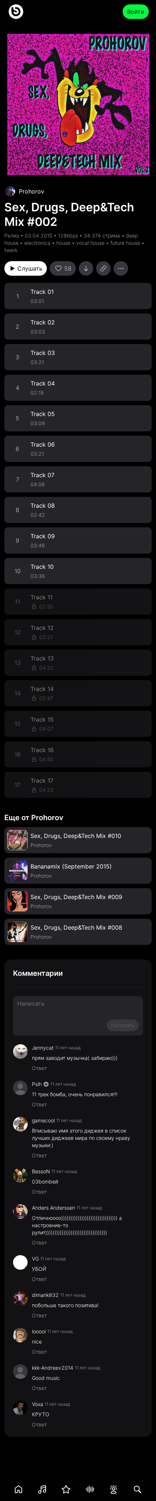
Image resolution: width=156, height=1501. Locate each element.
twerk (10, 250)
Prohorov (31, 191)
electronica (37, 243)
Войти (135, 11)
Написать (122, 1025)
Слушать (29, 268)
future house (125, 243)
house (63, 243)
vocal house (90, 243)
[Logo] (16, 11)
